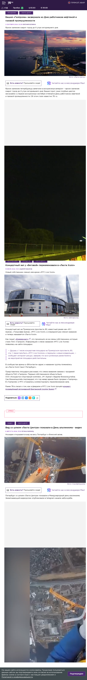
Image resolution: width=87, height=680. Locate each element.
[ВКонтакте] (26, 398)
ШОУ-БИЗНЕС (12, 260)
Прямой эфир (78, 3)
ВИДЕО (10, 423)
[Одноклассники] (30, 398)
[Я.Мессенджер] (33, 398)
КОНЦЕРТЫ (26, 260)
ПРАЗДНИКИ (12, 12)
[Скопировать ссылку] (37, 398)
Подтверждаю (76, 674)
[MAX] (19, 398)
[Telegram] (23, 398)
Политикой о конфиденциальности (17, 677)
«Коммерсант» (21, 339)
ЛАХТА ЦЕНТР (26, 12)
